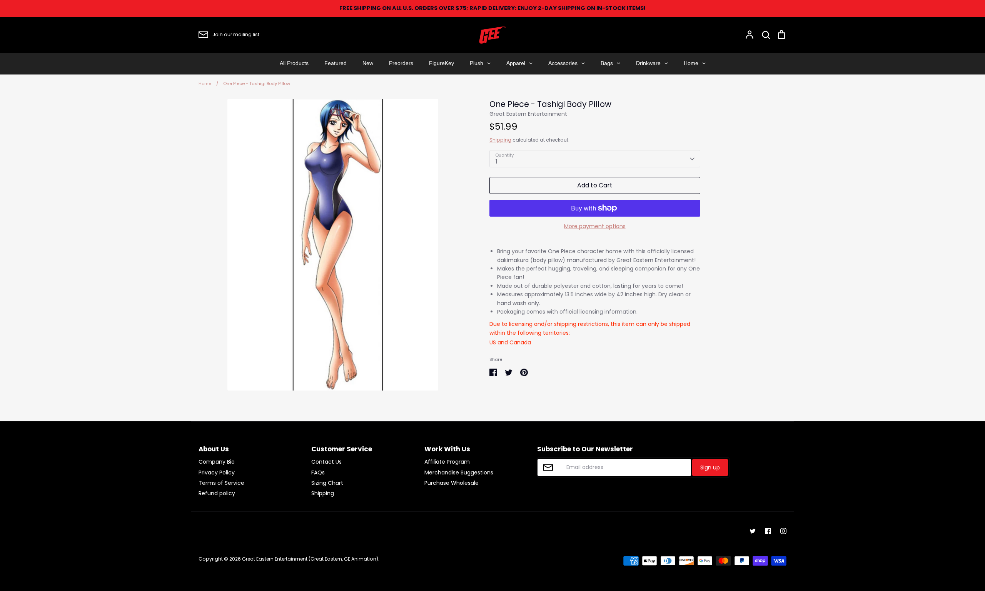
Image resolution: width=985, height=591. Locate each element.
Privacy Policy (217, 472)
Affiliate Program (447, 462)
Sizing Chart (327, 483)
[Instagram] (783, 531)
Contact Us (326, 462)
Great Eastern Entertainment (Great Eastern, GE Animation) (310, 559)
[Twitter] (752, 531)
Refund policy (217, 493)
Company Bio (217, 462)
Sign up (710, 467)
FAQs (318, 472)
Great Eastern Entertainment (528, 114)
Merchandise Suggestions (458, 472)
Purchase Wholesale (451, 483)
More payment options (595, 226)
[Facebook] (768, 531)
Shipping (500, 140)
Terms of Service (221, 483)
